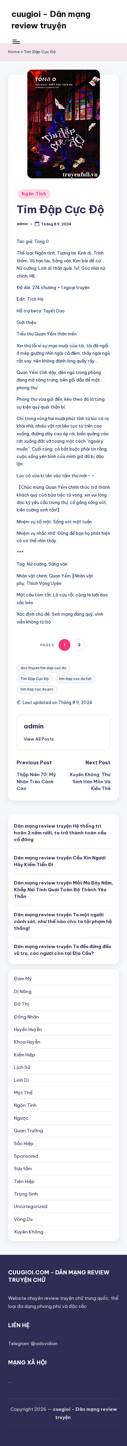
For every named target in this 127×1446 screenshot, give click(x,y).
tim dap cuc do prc (37, 689)
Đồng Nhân (26, 1017)
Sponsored (26, 1156)
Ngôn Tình (34, 193)
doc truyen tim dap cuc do (43, 668)
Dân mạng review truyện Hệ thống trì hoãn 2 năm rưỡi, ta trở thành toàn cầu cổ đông (60, 833)
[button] (39, 739)
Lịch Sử (22, 1067)
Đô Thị (21, 1004)
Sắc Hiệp (24, 1143)
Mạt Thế (23, 1093)
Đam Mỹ (23, 979)
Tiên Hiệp (24, 1181)
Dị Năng (22, 991)
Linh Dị (21, 1080)
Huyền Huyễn (28, 1029)
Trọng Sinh (26, 1194)
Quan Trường (28, 1130)
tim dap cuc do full (75, 679)
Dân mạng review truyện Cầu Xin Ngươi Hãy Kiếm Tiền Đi (60, 861)
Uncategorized (30, 1206)
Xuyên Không (28, 1232)
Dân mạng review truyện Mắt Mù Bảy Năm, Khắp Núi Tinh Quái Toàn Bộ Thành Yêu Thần (63, 890)
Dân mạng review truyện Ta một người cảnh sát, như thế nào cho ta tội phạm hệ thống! (63, 922)
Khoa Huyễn (27, 1042)
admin (34, 726)
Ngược (21, 1118)
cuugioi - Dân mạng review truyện (51, 19)
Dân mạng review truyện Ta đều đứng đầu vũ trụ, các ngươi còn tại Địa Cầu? (62, 949)
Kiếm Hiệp (24, 1055)
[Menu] (16, 41)
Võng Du (23, 1219)
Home (14, 51)
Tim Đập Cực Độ (35, 679)
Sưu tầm (23, 1168)
